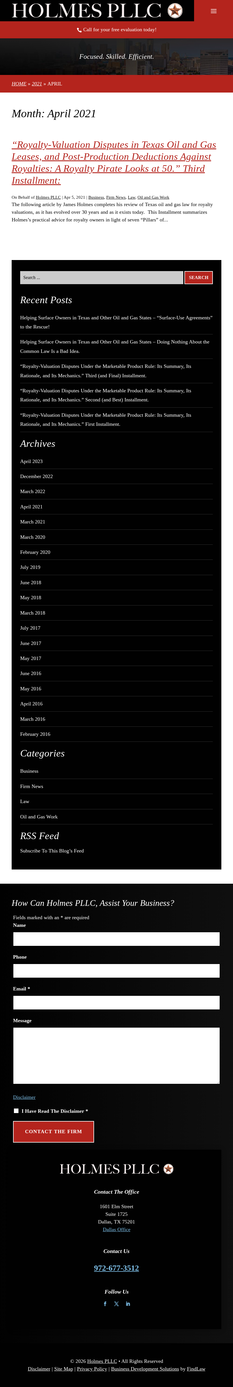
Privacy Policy (92, 1369)
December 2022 (36, 476)
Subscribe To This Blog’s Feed (52, 851)
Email (21, 989)
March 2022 (32, 491)
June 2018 (30, 582)
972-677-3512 (116, 1268)
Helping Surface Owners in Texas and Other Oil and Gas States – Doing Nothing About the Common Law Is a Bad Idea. (114, 346)
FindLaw (196, 1369)
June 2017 (30, 643)
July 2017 (30, 628)
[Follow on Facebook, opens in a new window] (105, 1303)
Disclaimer (24, 1097)
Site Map (63, 1369)
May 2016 (30, 689)
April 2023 (31, 461)
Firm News (116, 197)
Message (22, 1020)
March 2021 (32, 522)
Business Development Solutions (145, 1369)
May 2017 (30, 658)
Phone (20, 957)
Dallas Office (116, 1229)
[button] (213, 10)
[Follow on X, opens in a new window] (116, 1303)
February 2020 (35, 552)
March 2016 (32, 719)
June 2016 (30, 673)
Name (19, 925)
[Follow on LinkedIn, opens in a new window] (127, 1303)
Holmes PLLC (48, 197)
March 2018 (32, 613)
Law (131, 197)
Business (96, 197)
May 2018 (30, 597)
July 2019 (30, 567)
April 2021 (31, 507)
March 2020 (32, 537)
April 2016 (31, 704)
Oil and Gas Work (153, 197)
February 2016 (35, 734)
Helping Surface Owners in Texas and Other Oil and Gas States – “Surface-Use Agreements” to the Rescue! (116, 322)
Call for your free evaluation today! (120, 29)
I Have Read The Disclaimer (55, 1111)
